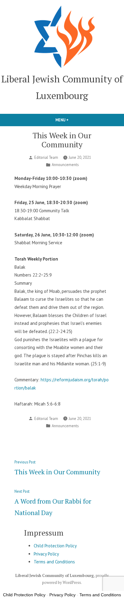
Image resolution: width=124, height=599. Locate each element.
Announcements (65, 164)
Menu (72, 119)
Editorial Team (46, 157)
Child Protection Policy (55, 546)
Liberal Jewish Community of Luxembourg (54, 575)
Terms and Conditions (54, 562)
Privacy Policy (46, 554)
